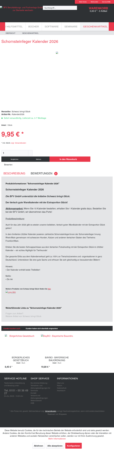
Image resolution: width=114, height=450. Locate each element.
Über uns (60, 383)
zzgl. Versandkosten (18, 143)
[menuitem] (82, 2)
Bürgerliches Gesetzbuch (21, 359)
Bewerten (8, 164)
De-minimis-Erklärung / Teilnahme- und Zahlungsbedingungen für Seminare (40, 387)
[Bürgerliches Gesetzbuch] (21, 344)
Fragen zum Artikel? (14, 313)
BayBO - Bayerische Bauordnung (57, 359)
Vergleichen (14, 159)
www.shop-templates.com (57, 420)
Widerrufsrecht (36, 400)
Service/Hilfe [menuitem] (106, 2)
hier (49, 289)
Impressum (61, 390)
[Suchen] (75, 7)
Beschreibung (14, 173)
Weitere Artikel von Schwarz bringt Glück (23, 316)
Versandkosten (50, 411)
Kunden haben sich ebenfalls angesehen (42, 328)
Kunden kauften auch (11, 328)
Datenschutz (61, 388)
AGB (32, 403)
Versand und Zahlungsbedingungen (39, 396)
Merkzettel (94, 2)
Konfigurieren (73, 445)
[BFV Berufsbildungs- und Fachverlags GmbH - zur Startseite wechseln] (23, 9)
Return (59, 385)
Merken (38, 159)
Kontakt (33, 393)
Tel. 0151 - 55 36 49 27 (16, 392)
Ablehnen (38, 445)
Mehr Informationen (57, 438)
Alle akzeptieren (55, 445)
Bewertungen (43, 173)
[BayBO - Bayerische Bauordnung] (57, 344)
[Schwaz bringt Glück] (57, 292)
